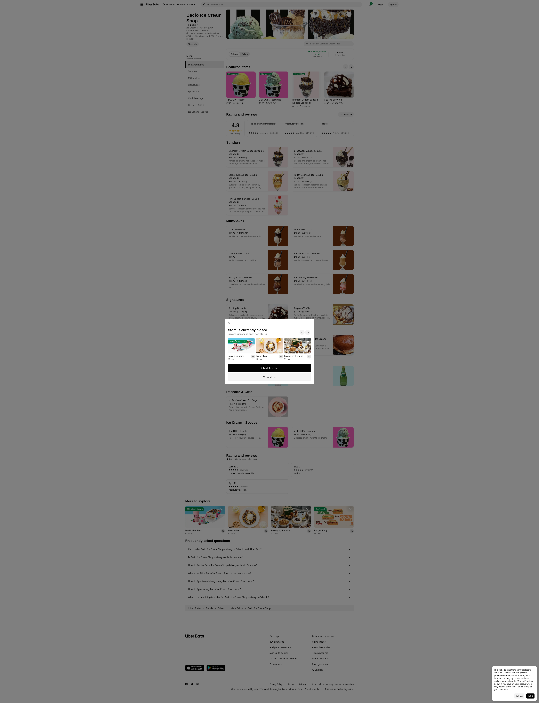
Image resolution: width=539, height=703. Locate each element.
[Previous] (302, 332)
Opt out (519, 696)
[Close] (229, 323)
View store (269, 377)
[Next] (307, 332)
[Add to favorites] (251, 341)
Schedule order (269, 368)
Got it (530, 696)
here (506, 689)
